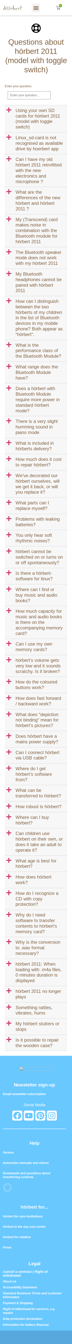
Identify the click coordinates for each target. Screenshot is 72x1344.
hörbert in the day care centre (24, 1226)
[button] (36, 8)
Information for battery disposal (26, 1324)
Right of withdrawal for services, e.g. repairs (29, 1310)
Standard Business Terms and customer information (32, 1295)
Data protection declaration (22, 1318)
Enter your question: (18, 86)
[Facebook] (17, 1116)
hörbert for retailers (17, 1237)
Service (8, 1152)
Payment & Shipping (18, 1303)
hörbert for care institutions (23, 1216)
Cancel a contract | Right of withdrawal (25, 1273)
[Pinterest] (40, 1116)
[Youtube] (29, 1116)
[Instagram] (52, 1116)
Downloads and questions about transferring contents (26, 1175)
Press (7, 1247)
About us (9, 1281)
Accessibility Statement (20, 1287)
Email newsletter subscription (24, 1094)
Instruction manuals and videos (26, 1162)
